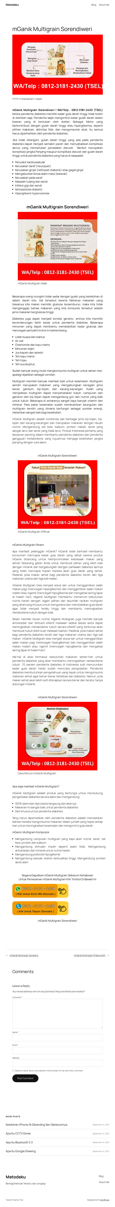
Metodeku (12, 5)
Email (15, 1045)
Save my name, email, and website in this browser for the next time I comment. (49, 1070)
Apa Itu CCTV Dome (18, 1133)
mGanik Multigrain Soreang (24, 955)
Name (15, 1032)
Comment (17, 997)
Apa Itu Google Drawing (21, 1151)
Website (15, 1058)
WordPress (104, 1199)
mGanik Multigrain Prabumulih (89, 955)
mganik (39, 98)
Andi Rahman (27, 98)
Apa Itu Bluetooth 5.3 (19, 1142)
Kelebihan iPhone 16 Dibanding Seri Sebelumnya (36, 1124)
